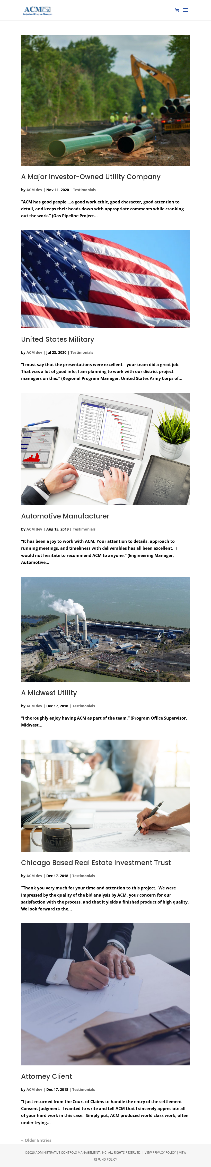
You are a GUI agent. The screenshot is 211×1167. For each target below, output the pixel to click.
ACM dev (34, 189)
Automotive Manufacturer (65, 516)
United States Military (57, 339)
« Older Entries (36, 1140)
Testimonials (84, 189)
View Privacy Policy (160, 1152)
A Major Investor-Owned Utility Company (91, 176)
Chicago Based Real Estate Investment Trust (96, 862)
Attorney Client (46, 1076)
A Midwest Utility (49, 693)
